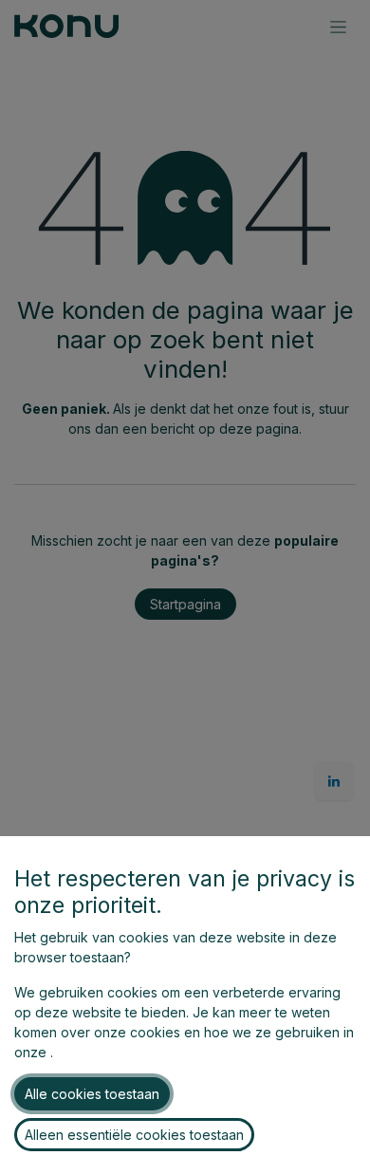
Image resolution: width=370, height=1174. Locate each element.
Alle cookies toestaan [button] (92, 1094)
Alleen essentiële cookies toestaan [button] (134, 1135)
